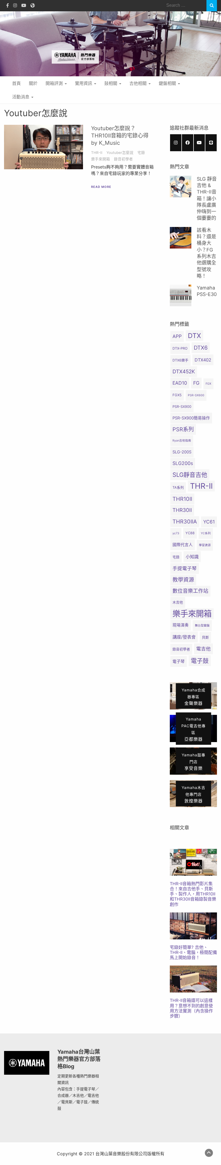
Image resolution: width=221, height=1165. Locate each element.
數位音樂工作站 (190, 591)
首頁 (16, 83)
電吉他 (203, 649)
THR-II (96, 152)
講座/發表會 (184, 637)
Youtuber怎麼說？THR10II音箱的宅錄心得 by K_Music (120, 135)
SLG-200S (181, 452)
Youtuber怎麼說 (119, 152)
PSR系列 (183, 429)
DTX (194, 336)
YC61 (209, 522)
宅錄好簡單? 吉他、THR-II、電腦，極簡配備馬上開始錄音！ (193, 952)
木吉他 (177, 602)
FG (196, 383)
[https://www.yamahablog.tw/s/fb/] (187, 142)
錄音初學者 (123, 159)
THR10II (182, 499)
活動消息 (21, 96)
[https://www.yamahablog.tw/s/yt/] (199, 142)
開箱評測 (55, 83)
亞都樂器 (193, 729)
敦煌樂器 (193, 794)
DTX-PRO (180, 348)
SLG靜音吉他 (189, 474)
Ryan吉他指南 (181, 440)
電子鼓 (200, 660)
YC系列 (206, 533)
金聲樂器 (193, 696)
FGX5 (177, 395)
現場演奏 (180, 625)
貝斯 (205, 637)
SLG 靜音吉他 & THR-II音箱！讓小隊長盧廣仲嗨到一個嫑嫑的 (207, 198)
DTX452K (183, 371)
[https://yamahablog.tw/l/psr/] (211, 142)
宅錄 (141, 152)
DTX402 (203, 360)
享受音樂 (193, 762)
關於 (33, 83)
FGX (208, 383)
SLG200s (182, 463)
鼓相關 (111, 83)
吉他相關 (138, 83)
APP (177, 336)
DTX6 (201, 347)
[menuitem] (193, 878)
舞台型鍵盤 (202, 625)
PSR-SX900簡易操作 (191, 418)
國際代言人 (182, 544)
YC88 (190, 533)
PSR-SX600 (196, 395)
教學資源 (183, 580)
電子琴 (178, 661)
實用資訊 (84, 83)
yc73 (175, 533)
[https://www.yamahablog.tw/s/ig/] (175, 142)
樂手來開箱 (100, 159)
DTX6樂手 (180, 360)
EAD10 (179, 383)
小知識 (192, 556)
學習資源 (205, 545)
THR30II (182, 510)
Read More (101, 187)
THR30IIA (184, 521)
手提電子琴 (184, 568)
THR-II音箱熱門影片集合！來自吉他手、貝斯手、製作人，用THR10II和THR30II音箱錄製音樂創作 (193, 894)
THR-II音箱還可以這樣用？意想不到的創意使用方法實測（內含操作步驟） (191, 1008)
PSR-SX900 (181, 407)
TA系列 (178, 487)
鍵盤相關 (168, 83)
